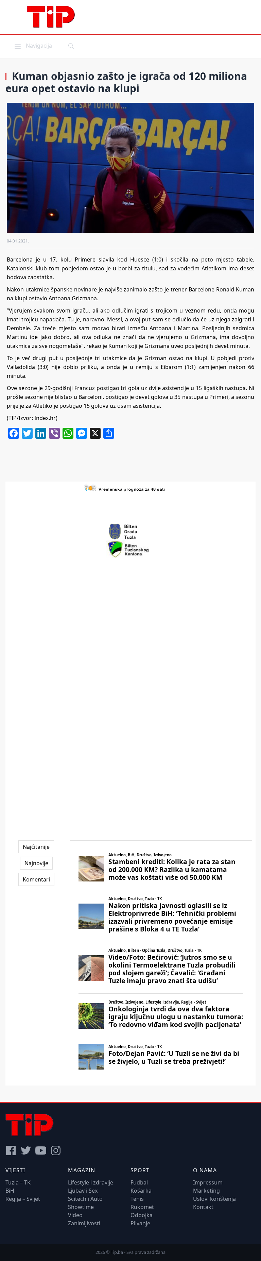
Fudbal (139, 1182)
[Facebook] (10, 1150)
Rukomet (142, 1207)
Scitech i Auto (85, 1199)
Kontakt (203, 1207)
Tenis (137, 1199)
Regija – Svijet (22, 1199)
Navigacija (32, 45)
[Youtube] (40, 1150)
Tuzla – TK (18, 1182)
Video (75, 1215)
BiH (9, 1190)
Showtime (81, 1207)
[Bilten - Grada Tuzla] (130, 531)
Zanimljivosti (84, 1223)
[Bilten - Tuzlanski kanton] (130, 549)
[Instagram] (55, 1150)
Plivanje (140, 1223)
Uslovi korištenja (214, 1199)
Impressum (208, 1182)
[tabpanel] (160, 961)
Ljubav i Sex (83, 1190)
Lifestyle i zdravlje (90, 1182)
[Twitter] (25, 1150)
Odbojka (141, 1215)
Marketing (206, 1190)
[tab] (36, 847)
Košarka (141, 1190)
